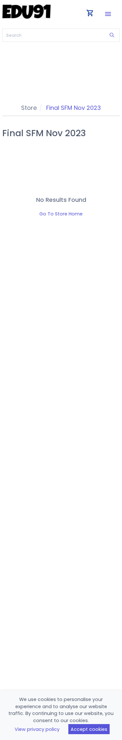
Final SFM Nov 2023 (73, 108)
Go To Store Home (61, 214)
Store (29, 108)
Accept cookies (89, 729)
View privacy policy (37, 729)
